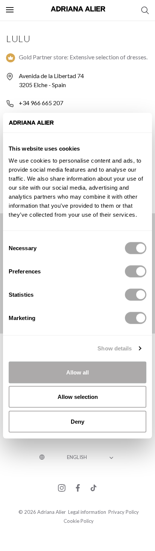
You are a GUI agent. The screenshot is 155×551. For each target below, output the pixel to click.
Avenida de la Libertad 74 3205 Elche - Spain (51, 80)
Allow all (77, 372)
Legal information (87, 512)
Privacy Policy (123, 512)
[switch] (135, 271)
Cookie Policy (79, 521)
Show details (114, 348)
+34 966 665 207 (41, 102)
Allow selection (78, 397)
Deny (77, 421)
